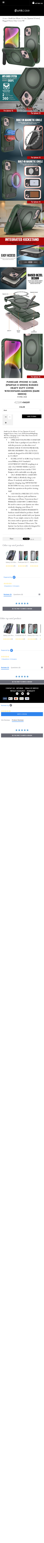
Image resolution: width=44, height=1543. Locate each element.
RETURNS (19, 688)
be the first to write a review (22, 609)
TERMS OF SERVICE (31, 688)
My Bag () (39, 3)
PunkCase (22, 397)
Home (5, 18)
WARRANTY (31, 691)
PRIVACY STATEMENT (17, 691)
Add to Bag (31, 416)
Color (22, 407)
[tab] (8, 594)
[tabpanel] (22, 733)
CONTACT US (10, 688)
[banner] (22, 10)
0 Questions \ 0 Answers (11, 586)
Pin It (32, 539)
